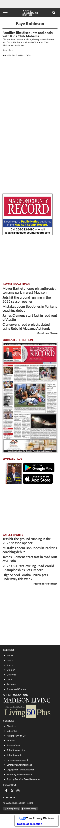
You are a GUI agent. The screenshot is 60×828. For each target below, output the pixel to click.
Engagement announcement (21, 769)
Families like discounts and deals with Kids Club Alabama (27, 34)
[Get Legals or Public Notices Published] (27, 234)
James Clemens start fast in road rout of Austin (29, 317)
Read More (7, 50)
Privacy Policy (13, 808)
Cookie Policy (30, 808)
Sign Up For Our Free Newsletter (23, 779)
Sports (10, 664)
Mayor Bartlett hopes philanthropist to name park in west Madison (29, 290)
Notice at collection (29, 823)
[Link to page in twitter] (12, 790)
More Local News (46, 333)
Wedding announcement (19, 774)
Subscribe (12, 730)
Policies (11, 740)
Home (10, 655)
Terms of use (13, 745)
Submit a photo (14, 755)
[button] (53, 12)
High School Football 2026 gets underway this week (25, 577)
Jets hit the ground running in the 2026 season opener (26, 299)
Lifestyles (11, 674)
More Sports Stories (45, 583)
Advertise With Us (16, 735)
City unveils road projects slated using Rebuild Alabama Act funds (26, 326)
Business (11, 684)
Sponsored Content (17, 689)
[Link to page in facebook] (6, 790)
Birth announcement (17, 759)
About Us (11, 726)
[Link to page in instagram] (18, 790)
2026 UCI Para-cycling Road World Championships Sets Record (28, 568)
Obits (9, 679)
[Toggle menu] (5, 13)
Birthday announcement (19, 764)
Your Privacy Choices (40, 818)
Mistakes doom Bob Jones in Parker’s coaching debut (29, 308)
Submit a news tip (16, 750)
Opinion (11, 669)
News (9, 660)
